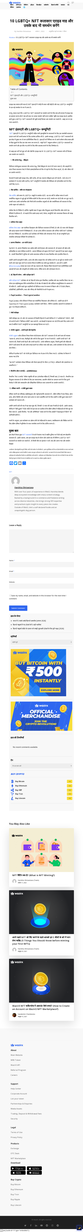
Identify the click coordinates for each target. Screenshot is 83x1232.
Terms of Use (16, 1132)
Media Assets (16, 1109)
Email (11, 571)
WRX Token (16, 1060)
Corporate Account (19, 1093)
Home (11, 37)
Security (14, 1119)
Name (12, 560)
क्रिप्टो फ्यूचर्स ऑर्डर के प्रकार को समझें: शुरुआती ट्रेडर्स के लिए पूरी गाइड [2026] (38, 628)
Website (12, 582)
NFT (11, 133)
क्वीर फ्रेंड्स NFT (15, 280)
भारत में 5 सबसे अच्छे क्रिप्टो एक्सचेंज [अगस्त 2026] (29, 621)
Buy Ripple (15, 1199)
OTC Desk (15, 1153)
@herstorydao (15, 266)
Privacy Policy (16, 1137)
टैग (12, 760)
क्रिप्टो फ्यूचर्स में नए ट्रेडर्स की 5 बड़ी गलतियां (27, 624)
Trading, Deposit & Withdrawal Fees (26, 1114)
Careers (14, 1075)
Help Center (16, 1088)
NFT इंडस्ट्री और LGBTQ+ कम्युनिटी (23, 95)
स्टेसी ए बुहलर (13, 335)
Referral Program (18, 1070)
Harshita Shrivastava (24, 31)
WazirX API (15, 1065)
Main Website (16, 1055)
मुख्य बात (13, 98)
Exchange (15, 1148)
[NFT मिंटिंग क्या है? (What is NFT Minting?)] (41, 857)
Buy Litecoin (16, 1205)
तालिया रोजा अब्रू (15, 227)
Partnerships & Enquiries (21, 1103)
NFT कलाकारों (27, 434)
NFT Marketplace (18, 1158)
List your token (17, 1098)
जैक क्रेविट (12, 195)
